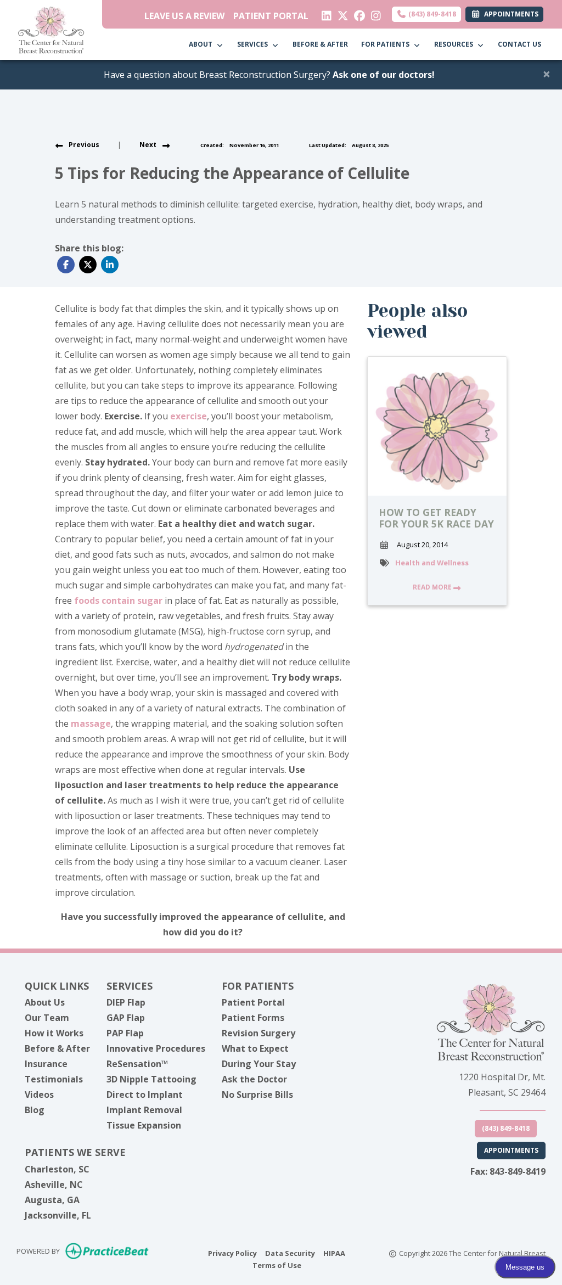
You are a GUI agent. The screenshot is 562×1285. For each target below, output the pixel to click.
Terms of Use (276, 1265)
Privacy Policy (232, 1253)
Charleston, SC (57, 1169)
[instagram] (373, 13)
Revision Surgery (258, 1033)
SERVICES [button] (254, 44)
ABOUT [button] (202, 44)
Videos (39, 1094)
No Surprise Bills (257, 1094)
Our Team (47, 1018)
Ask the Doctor (254, 1079)
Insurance (46, 1064)
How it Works (54, 1033)
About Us (45, 1002)
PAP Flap (125, 1033)
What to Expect (255, 1048)
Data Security (290, 1253)
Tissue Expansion (143, 1125)
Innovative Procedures (155, 1048)
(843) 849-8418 (431, 14)
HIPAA (334, 1253)
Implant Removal (144, 1110)
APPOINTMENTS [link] (509, 14)
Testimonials (54, 1079)
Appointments (511, 1150)
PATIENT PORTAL (270, 16)
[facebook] (357, 13)
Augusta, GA (52, 1200)
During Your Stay (259, 1064)
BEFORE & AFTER (320, 44)
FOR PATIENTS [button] (387, 44)
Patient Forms (253, 1018)
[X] (340, 13)
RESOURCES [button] (455, 44)
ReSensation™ (137, 1064)
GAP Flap (125, 1018)
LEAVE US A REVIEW (184, 16)
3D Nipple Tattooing (151, 1079)
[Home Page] (51, 29)
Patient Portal (253, 1002)
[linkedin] (324, 13)
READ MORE (433, 587)
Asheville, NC (54, 1185)
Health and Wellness (432, 563)
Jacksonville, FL (58, 1215)
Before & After (57, 1048)
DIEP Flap (125, 1002)
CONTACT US (519, 44)
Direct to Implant (144, 1094)
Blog (34, 1110)
